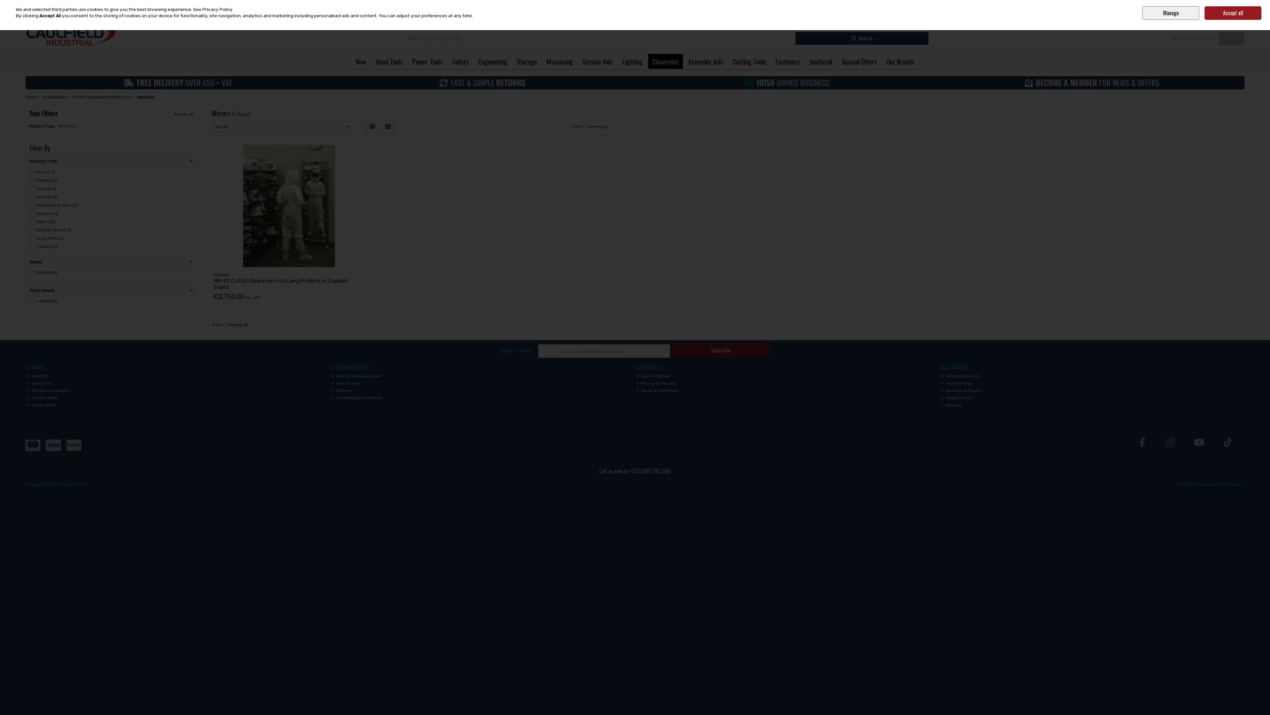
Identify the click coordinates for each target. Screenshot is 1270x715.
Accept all (1233, 13)
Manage (1171, 13)
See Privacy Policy (213, 9)
